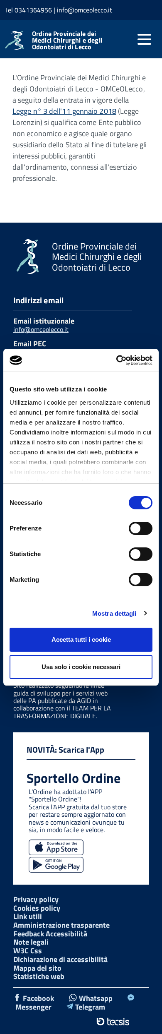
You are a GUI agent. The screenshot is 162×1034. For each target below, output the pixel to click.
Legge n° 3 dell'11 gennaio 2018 (64, 111)
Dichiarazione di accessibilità (60, 959)
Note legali (31, 942)
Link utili (27, 916)
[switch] (140, 528)
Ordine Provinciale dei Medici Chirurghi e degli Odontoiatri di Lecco (67, 40)
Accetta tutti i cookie (81, 639)
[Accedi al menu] (144, 39)
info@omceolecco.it (41, 329)
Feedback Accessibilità (50, 933)
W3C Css (27, 950)
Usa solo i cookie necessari (81, 666)
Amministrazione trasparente (61, 925)
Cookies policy (36, 908)
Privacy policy (36, 899)
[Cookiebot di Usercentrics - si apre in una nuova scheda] (116, 360)
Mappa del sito (37, 968)
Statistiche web (38, 976)
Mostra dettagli (114, 613)
